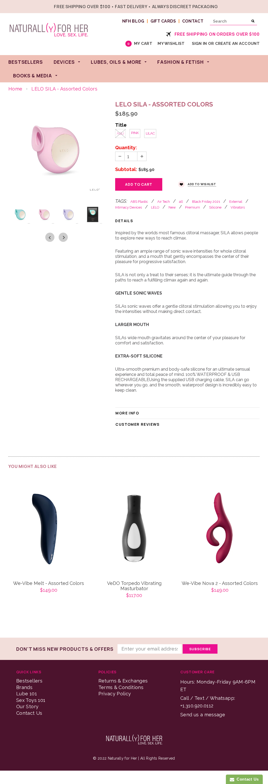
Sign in (199, 43)
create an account (237, 43)
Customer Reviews (137, 424)
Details (124, 220)
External (235, 202)
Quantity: (126, 147)
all (181, 202)
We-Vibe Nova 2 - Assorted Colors (220, 583)
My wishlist (171, 43)
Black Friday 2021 (206, 202)
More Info (127, 412)
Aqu (120, 133)
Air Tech (163, 202)
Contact (192, 21)
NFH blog (133, 21)
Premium (192, 207)
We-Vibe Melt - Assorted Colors (48, 583)
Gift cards (163, 21)
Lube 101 (26, 693)
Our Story (27, 706)
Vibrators (238, 207)
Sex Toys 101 (30, 700)
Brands (24, 687)
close (258, 6)
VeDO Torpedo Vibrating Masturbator (134, 586)
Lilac (150, 133)
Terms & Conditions (120, 687)
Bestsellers (29, 681)
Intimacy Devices (128, 207)
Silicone (215, 207)
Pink (135, 133)
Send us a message (202, 714)
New (172, 207)
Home (15, 89)
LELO (155, 207)
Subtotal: (126, 169)
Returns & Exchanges (123, 681)
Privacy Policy (114, 693)
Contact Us (29, 713)
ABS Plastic (139, 202)
